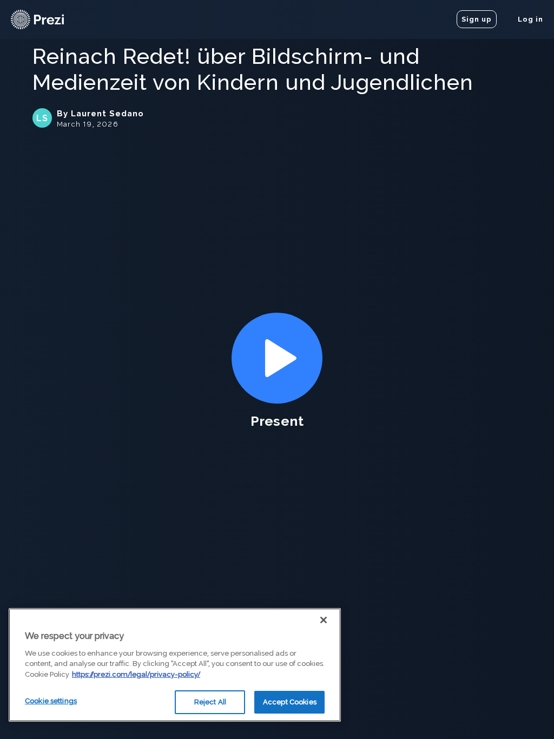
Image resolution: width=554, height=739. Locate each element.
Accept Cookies (289, 702)
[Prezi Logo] (51, 19)
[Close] (323, 620)
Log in (529, 19)
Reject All (210, 702)
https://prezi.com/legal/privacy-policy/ (136, 674)
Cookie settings (51, 701)
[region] (175, 665)
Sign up (476, 19)
